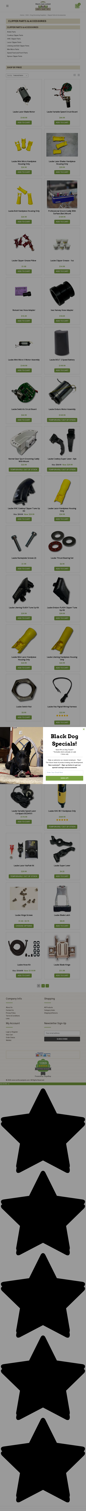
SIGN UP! (64, 778)
